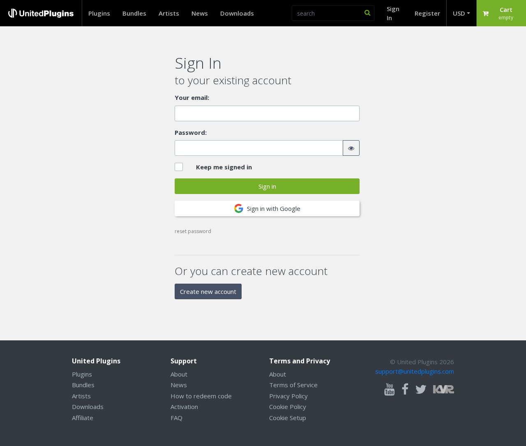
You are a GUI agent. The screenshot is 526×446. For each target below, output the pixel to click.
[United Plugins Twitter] (421, 389)
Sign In (393, 13)
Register (427, 13)
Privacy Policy (288, 396)
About (179, 374)
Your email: (192, 97)
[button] (501, 13)
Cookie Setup (287, 418)
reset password (193, 231)
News (199, 13)
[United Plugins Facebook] (404, 389)
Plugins (99, 13)
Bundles (134, 13)
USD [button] (459, 13)
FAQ (176, 418)
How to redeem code (201, 396)
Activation (184, 406)
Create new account (208, 291)
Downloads (237, 13)
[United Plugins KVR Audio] (443, 388)
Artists (169, 13)
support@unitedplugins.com (414, 371)
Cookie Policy (287, 406)
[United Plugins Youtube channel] (389, 389)
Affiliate (82, 418)
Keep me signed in (224, 167)
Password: (191, 132)
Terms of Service (293, 385)
